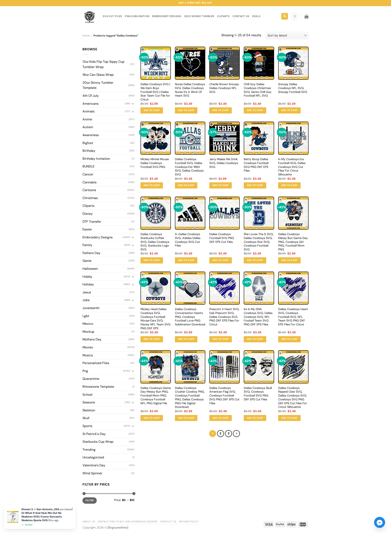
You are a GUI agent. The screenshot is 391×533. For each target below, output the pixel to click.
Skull (85, 418)
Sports (87, 426)
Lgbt (85, 316)
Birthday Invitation (96, 158)
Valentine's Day (93, 465)
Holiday (88, 284)
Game (86, 261)
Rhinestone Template (98, 386)
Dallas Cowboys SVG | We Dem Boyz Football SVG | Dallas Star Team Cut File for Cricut (155, 91)
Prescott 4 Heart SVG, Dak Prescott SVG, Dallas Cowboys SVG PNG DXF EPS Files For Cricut (224, 316)
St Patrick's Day (94, 434)
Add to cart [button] (152, 110)
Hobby (87, 276)
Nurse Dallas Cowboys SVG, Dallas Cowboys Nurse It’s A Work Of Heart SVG (190, 89)
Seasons (88, 402)
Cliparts (223, 16)
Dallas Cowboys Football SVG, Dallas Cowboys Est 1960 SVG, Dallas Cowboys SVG (189, 166)
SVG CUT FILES (112, 16)
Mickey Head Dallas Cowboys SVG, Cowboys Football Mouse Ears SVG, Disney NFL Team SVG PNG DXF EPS (155, 318)
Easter (87, 229)
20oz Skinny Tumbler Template (97, 85)
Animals (88, 111)
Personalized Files (95, 363)
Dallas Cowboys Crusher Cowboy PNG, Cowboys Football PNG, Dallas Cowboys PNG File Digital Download (190, 397)
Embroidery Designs (166, 16)
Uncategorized (93, 457)
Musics (87, 355)
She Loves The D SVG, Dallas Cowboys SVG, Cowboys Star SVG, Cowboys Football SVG (258, 241)
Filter (89, 500)
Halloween (90, 268)
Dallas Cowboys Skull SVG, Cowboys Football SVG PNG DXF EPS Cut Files (258, 393)
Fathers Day (91, 253)
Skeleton (88, 410)
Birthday (88, 151)
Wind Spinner (92, 473)
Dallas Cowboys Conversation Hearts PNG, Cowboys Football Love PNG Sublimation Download (190, 316)
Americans (90, 103)
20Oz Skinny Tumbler (199, 16)
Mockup (88, 331)
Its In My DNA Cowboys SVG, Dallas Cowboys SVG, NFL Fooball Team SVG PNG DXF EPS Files (258, 316)
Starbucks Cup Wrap (97, 441)
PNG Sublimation (137, 16)
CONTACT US (241, 16)
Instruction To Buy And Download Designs (127, 521)
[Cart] (306, 16)
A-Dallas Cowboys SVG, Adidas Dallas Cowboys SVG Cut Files (187, 239)
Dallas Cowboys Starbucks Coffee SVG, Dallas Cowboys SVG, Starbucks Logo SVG (155, 241)
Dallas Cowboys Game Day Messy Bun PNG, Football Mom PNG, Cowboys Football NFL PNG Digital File (156, 395)
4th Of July (90, 96)
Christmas (90, 198)
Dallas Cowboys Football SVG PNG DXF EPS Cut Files (221, 237)
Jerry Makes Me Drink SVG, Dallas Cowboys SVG (223, 162)
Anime (87, 119)
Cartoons (89, 190)
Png (85, 371)
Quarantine (90, 379)
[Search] (284, 16)
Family (87, 245)
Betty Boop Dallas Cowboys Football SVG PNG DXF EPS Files (256, 164)
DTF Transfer (91, 221)
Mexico (87, 324)
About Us (88, 521)
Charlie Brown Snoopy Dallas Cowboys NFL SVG (224, 88)
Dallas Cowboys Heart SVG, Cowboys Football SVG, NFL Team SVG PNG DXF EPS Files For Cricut (293, 316)
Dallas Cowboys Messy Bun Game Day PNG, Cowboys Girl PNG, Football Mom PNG (293, 241)
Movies (87, 347)
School (87, 394)
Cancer (87, 174)
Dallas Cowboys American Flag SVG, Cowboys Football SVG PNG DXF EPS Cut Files (224, 395)
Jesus (86, 292)
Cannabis (89, 182)
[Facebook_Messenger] (379, 522)
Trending (89, 449)
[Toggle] (132, 103)
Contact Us (168, 521)
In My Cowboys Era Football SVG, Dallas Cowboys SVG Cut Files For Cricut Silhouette (291, 166)
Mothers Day (91, 339)
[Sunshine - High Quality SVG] (89, 16)
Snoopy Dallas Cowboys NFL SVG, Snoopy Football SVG (292, 88)
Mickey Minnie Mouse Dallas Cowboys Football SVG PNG (155, 162)
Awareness (90, 135)
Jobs (86, 300)
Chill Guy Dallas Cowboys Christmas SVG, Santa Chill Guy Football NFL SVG (257, 89)
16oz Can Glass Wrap (98, 75)
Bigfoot (87, 143)
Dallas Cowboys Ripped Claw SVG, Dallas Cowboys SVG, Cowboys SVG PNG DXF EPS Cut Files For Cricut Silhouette (292, 397)
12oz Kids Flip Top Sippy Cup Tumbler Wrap (103, 64)
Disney (87, 213)
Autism (87, 127)
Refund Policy (189, 521)
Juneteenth (90, 308)
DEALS (256, 16)
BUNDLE (88, 166)
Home (86, 35)
